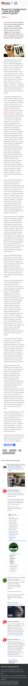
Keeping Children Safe (10, 112)
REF (20, 450)
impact (4, 450)
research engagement (8, 453)
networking (13, 450)
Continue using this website (9, 683)
